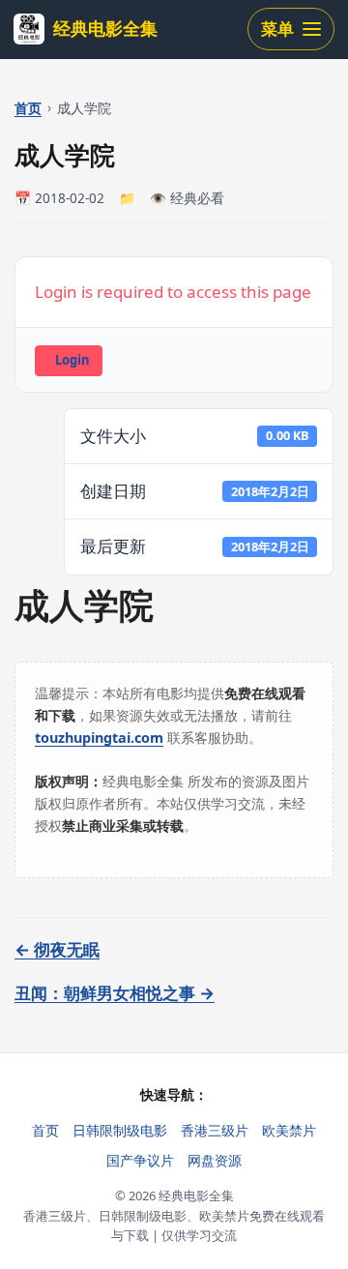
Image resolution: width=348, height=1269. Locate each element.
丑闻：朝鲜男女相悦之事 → (114, 993)
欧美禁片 (289, 1130)
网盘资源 (215, 1160)
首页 (28, 108)
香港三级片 (214, 1130)
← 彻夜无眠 (57, 949)
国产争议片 (140, 1160)
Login (72, 360)
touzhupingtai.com (99, 737)
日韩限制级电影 (119, 1130)
